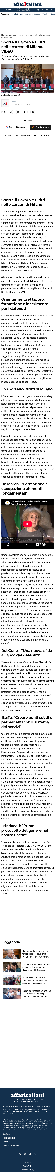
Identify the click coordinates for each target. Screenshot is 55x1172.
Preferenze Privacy (27, 1170)
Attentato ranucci (32, 14)
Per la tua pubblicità (11, 1146)
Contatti (6, 1134)
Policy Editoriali (9, 1138)
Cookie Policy (27, 1166)
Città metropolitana (26, 136)
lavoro (45, 136)
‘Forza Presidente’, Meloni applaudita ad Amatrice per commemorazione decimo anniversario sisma (34, 980)
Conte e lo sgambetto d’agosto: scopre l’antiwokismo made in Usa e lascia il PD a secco (36, 967)
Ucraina (45, 14)
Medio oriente (17, 14)
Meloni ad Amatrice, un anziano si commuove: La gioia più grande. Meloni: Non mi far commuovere (36, 994)
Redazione (15, 102)
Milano (12, 35)
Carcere (7, 136)
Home (4, 35)
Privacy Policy (27, 1162)
